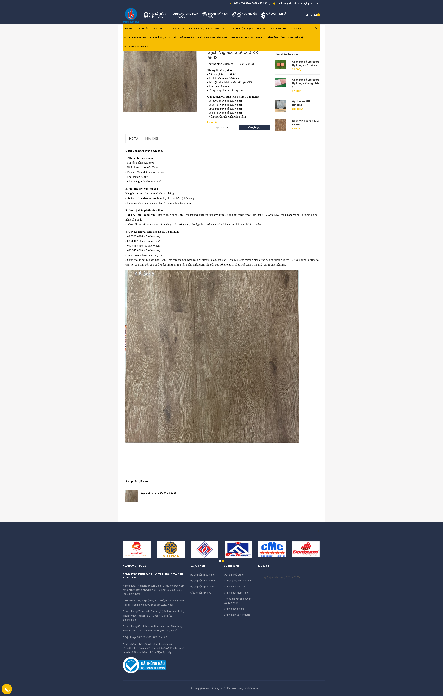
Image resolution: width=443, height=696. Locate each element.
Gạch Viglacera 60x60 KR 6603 (158, 493)
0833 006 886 (242, 3)
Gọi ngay (256, 127)
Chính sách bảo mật (235, 586)
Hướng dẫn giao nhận (202, 586)
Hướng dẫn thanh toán (203, 580)
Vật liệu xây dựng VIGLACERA (281, 577)
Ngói (184, 29)
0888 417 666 (259, 3)
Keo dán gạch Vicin (242, 37)
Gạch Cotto (158, 29)
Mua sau (224, 127)
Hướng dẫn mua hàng (202, 574)
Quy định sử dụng (234, 574)
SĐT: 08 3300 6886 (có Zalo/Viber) (157, 630)
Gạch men (173, 29)
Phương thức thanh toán (238, 580)
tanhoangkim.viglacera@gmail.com (298, 3)
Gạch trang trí (277, 29)
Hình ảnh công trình (280, 37)
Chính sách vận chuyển (237, 614)
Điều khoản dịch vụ (200, 592)
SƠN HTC (260, 37)
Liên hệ (299, 37)
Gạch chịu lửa (236, 29)
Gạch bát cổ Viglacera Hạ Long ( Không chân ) (306, 83)
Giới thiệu (129, 29)
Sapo (255, 688)
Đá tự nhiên (187, 37)
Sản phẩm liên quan (287, 54)
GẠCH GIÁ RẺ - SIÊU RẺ (136, 46)
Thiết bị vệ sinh (205, 37)
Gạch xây (143, 29)
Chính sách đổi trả (234, 608)
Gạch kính (295, 29)
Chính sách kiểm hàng (236, 592)
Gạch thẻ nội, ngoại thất (163, 37)
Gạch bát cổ (196, 29)
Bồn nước (222, 37)
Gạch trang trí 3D (135, 37)
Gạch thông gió (215, 29)
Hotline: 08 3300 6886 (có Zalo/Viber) (153, 604)
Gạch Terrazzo (256, 29)
